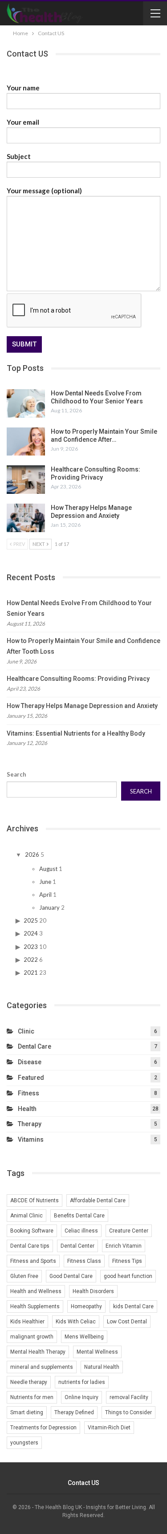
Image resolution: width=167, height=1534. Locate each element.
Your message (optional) (44, 191)
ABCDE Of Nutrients (34, 1200)
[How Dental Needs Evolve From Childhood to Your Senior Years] (26, 403)
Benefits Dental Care (79, 1216)
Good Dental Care (71, 1276)
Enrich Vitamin (124, 1246)
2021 (31, 972)
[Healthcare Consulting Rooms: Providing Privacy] (26, 479)
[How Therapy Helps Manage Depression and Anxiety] (26, 518)
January (49, 907)
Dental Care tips (29, 1246)
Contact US (83, 1482)
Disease (29, 1062)
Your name (23, 88)
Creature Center (128, 1231)
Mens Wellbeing (84, 1337)
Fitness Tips (127, 1261)
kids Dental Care (133, 1306)
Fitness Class (84, 1261)
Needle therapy (28, 1382)
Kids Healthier (27, 1321)
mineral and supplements (41, 1367)
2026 (32, 854)
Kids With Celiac (76, 1321)
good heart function (128, 1276)
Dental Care (34, 1046)
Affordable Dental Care (98, 1200)
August (48, 868)
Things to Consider (128, 1412)
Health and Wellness (35, 1291)
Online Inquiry (81, 1397)
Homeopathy (86, 1306)
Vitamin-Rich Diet (109, 1427)
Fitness (28, 1093)
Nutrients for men (31, 1397)
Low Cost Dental (127, 1321)
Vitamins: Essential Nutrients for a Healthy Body (76, 733)
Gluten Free (24, 1276)
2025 (31, 920)
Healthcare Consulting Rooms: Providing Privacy (78, 678)
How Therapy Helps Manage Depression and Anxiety (82, 705)
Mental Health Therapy (37, 1352)
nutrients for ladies (81, 1382)
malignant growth (31, 1337)
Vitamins (31, 1139)
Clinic (26, 1031)
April (45, 894)
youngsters (24, 1443)
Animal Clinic (26, 1216)
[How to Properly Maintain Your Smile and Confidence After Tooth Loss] (26, 441)
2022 (31, 959)
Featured (31, 1077)
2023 (31, 946)
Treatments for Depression (43, 1427)
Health (27, 1108)
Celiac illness (81, 1231)
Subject (19, 156)
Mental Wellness (97, 1352)
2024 (31, 933)
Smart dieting (26, 1412)
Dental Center (77, 1246)
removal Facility (129, 1397)
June (45, 881)
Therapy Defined (74, 1412)
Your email (23, 122)
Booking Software (31, 1231)
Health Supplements (35, 1306)
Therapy (29, 1123)
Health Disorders (93, 1291)
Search (16, 774)
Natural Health (101, 1367)
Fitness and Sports (33, 1261)
